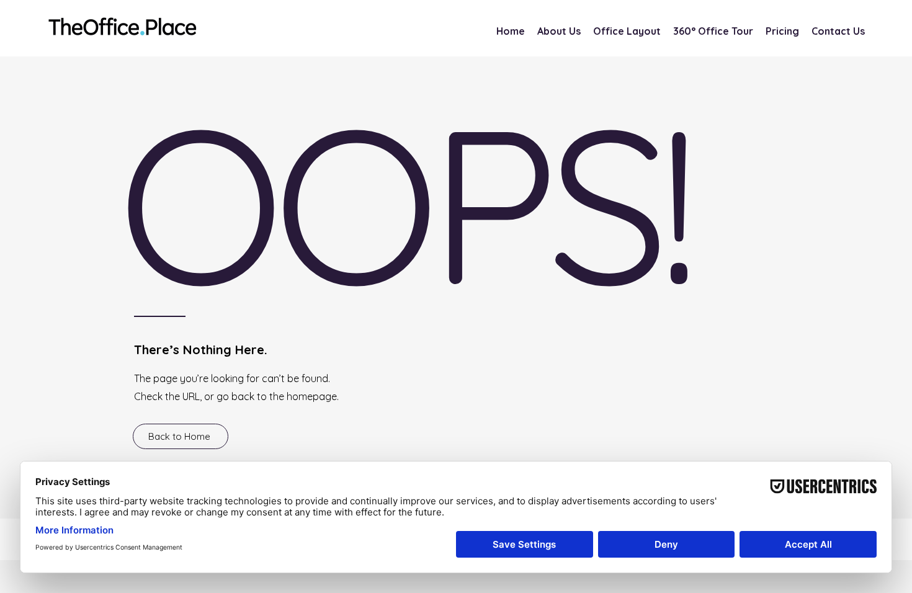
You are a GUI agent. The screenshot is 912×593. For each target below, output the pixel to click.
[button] (782, 31)
